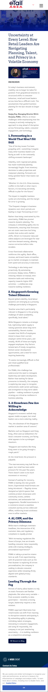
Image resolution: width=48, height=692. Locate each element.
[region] (24, 679)
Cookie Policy (11, 683)
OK (24, 688)
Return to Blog (18, 641)
